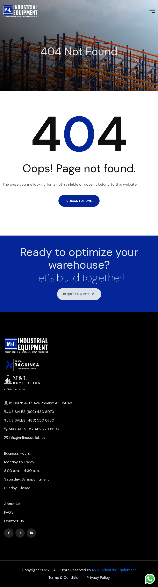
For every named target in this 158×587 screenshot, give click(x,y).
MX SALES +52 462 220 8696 (34, 428)
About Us (12, 503)
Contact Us (14, 521)
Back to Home (81, 201)
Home (3, 61)
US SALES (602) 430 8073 (31, 411)
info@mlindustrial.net (27, 437)
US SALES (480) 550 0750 (31, 420)
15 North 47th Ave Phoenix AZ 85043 (40, 403)
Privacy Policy (98, 577)
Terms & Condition (64, 577)
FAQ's (8, 512)
